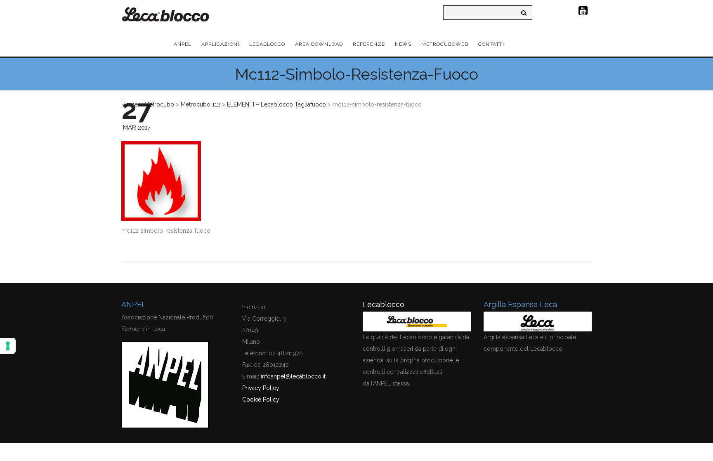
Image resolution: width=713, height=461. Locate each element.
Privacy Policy (260, 388)
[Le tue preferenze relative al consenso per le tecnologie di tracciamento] (8, 346)
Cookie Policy (260, 399)
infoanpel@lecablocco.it (293, 376)
